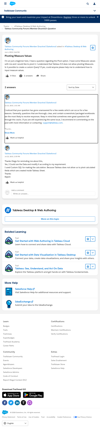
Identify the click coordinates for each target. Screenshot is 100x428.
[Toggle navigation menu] (94, 11)
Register (67, 17)
